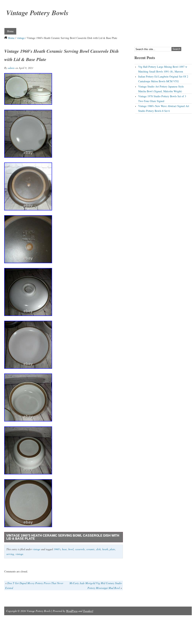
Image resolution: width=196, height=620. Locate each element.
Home (10, 31)
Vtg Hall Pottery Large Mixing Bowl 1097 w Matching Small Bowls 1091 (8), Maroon (162, 69)
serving (10, 554)
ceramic (90, 549)
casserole (80, 549)
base (64, 549)
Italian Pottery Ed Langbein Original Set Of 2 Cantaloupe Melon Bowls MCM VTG (163, 79)
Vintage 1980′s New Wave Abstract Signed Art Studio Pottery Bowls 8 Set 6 (163, 108)
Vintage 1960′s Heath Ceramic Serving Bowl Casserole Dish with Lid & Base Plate (62, 537)
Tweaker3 (88, 611)
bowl (71, 549)
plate (112, 549)
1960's (57, 549)
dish (98, 549)
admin (11, 68)
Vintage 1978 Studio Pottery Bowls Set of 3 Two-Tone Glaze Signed (162, 98)
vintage (21, 38)
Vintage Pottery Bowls (37, 12)
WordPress (72, 611)
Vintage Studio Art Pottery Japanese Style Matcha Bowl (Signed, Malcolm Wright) (161, 89)
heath (105, 549)
